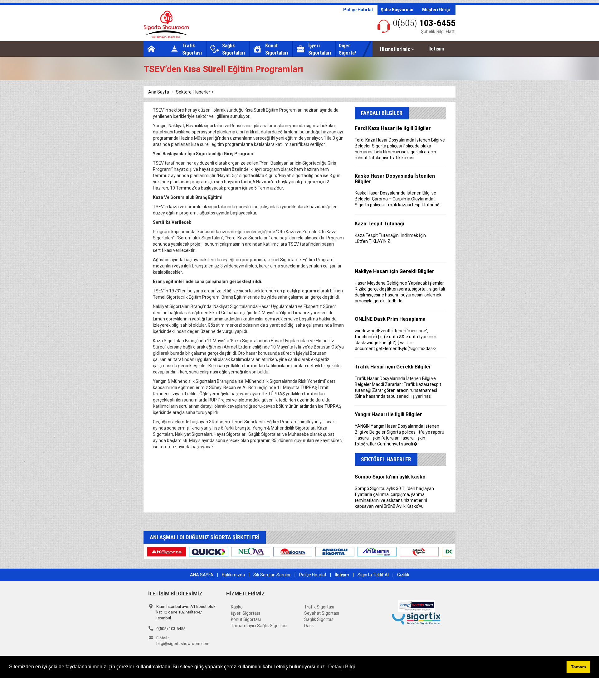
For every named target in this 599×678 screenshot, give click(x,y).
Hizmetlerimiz (395, 49)
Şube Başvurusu (397, 9)
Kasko (237, 606)
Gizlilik (403, 574)
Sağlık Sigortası (319, 619)
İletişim (436, 49)
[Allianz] (176, 551)
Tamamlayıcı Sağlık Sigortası (259, 625)
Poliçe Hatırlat (358, 9)
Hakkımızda (233, 574)
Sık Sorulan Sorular (272, 574)
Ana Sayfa (158, 91)
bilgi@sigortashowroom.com (182, 643)
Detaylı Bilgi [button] (341, 666)
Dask (309, 625)
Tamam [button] (578, 666)
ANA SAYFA (201, 574)
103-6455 (424, 22)
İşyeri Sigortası (245, 613)
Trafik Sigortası (319, 606)
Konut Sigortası (246, 619)
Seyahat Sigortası (321, 613)
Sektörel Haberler (193, 91)
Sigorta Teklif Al (373, 574)
